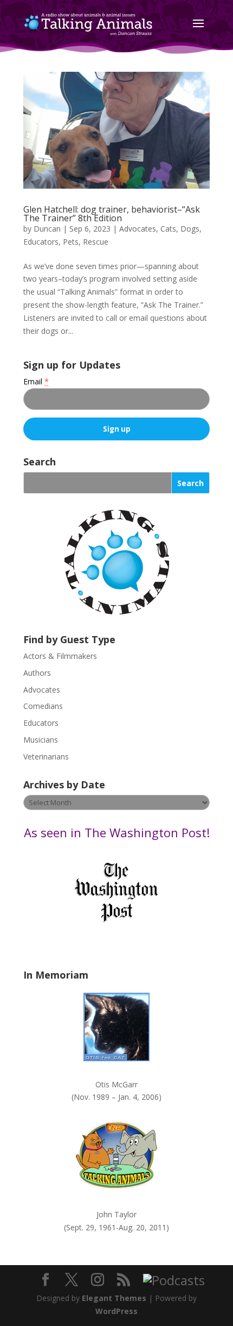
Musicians (40, 739)
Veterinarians (46, 756)
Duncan (47, 228)
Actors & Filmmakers (60, 656)
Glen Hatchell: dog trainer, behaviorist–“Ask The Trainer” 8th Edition (111, 213)
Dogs (189, 228)
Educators (41, 241)
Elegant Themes (114, 1298)
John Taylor (116, 1214)
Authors (37, 673)
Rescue (95, 241)
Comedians (43, 706)
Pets (71, 241)
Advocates (137, 228)
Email (36, 381)
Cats (168, 228)
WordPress (116, 1311)
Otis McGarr (116, 1084)
